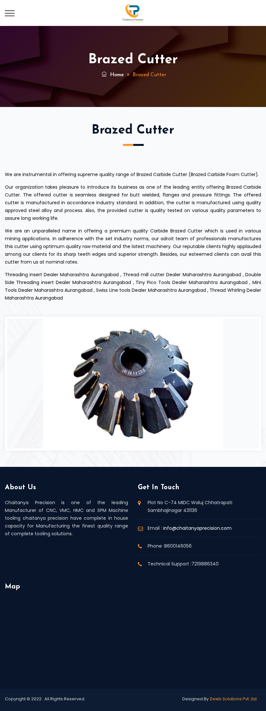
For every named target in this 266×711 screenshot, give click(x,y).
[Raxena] (133, 13)
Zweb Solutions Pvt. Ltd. (234, 699)
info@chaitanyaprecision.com (197, 528)
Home (116, 74)
